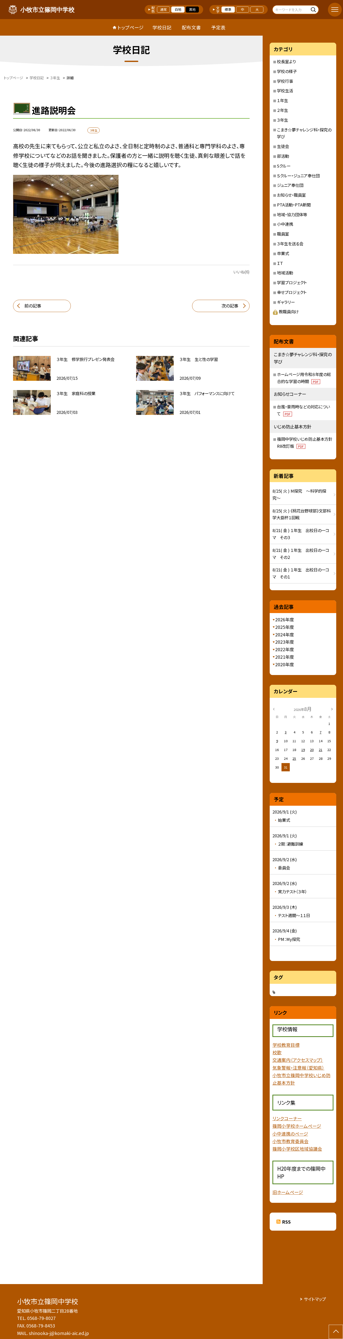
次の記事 (229, 306)
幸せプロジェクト (291, 292)
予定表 (218, 27)
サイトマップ (315, 1299)
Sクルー (284, 166)
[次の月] (332, 708)
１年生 (282, 100)
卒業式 (283, 253)
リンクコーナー (287, 1118)
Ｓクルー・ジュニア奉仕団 (298, 176)
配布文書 (191, 27)
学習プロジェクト (292, 282)
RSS (286, 1222)
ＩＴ (280, 263)
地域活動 (285, 273)
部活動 (283, 156)
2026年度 (284, 619)
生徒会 (283, 146)
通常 (163, 9)
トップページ (131, 27)
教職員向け (289, 312)
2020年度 (284, 664)
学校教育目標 (286, 1045)
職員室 (283, 234)
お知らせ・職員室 (291, 195)
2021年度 (284, 657)
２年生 (282, 110)
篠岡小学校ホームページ (296, 1126)
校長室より (286, 61)
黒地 (192, 9)
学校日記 (162, 27)
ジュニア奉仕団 (290, 185)
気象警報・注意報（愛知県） (298, 1067)
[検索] (314, 9)
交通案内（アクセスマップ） (297, 1060)
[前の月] (273, 708)
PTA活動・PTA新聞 (294, 205)
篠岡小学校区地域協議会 (297, 1148)
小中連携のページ (290, 1133)
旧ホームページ (287, 1192)
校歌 (276, 1052)
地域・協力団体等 (292, 214)
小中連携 (285, 224)
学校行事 (285, 81)
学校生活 (285, 91)
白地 (178, 9)
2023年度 (284, 642)
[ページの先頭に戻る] (336, 1332)
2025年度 (284, 627)
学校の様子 (287, 71)
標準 (228, 9)
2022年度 (284, 649)
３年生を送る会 (290, 244)
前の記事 (32, 306)
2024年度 (284, 634)
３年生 (282, 120)
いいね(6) (241, 271)
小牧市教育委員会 (290, 1141)
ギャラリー (286, 302)
